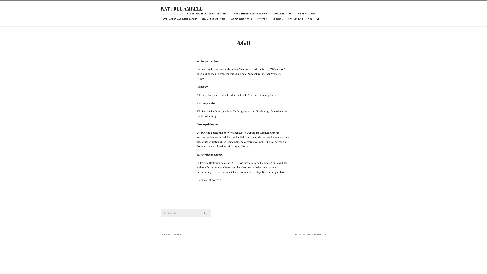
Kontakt (262, 19)
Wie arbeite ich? (306, 14)
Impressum (277, 19)
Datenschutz (295, 19)
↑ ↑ (325, 234)
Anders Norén (314, 234)
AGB (310, 19)
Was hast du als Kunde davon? (180, 19)
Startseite (169, 14)
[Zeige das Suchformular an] (317, 18)
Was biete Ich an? (283, 14)
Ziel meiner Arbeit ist (213, 19)
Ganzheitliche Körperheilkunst (251, 14)
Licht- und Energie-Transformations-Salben (204, 14)
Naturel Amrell (182, 9)
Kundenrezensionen (241, 19)
